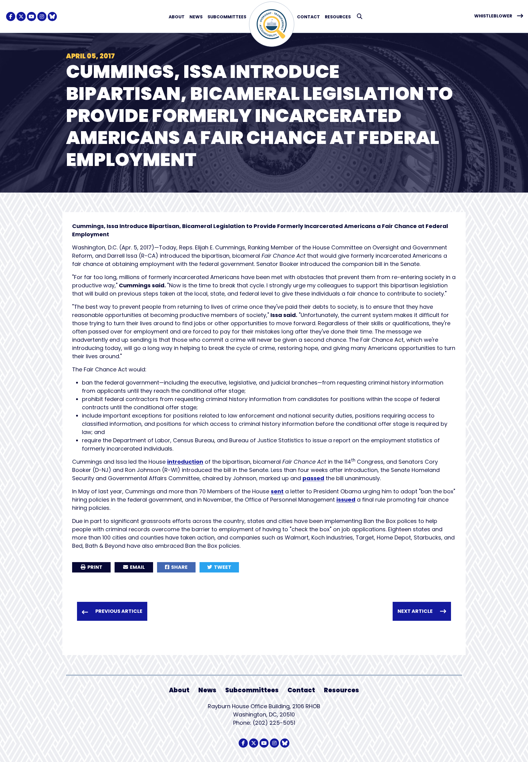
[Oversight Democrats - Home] (271, 24)
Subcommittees (226, 17)
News (196, 17)
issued (345, 499)
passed (313, 478)
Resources (338, 17)
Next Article (415, 611)
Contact (308, 17)
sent (277, 491)
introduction (185, 462)
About (177, 17)
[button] (360, 16)
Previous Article (118, 611)
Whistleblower (493, 16)
